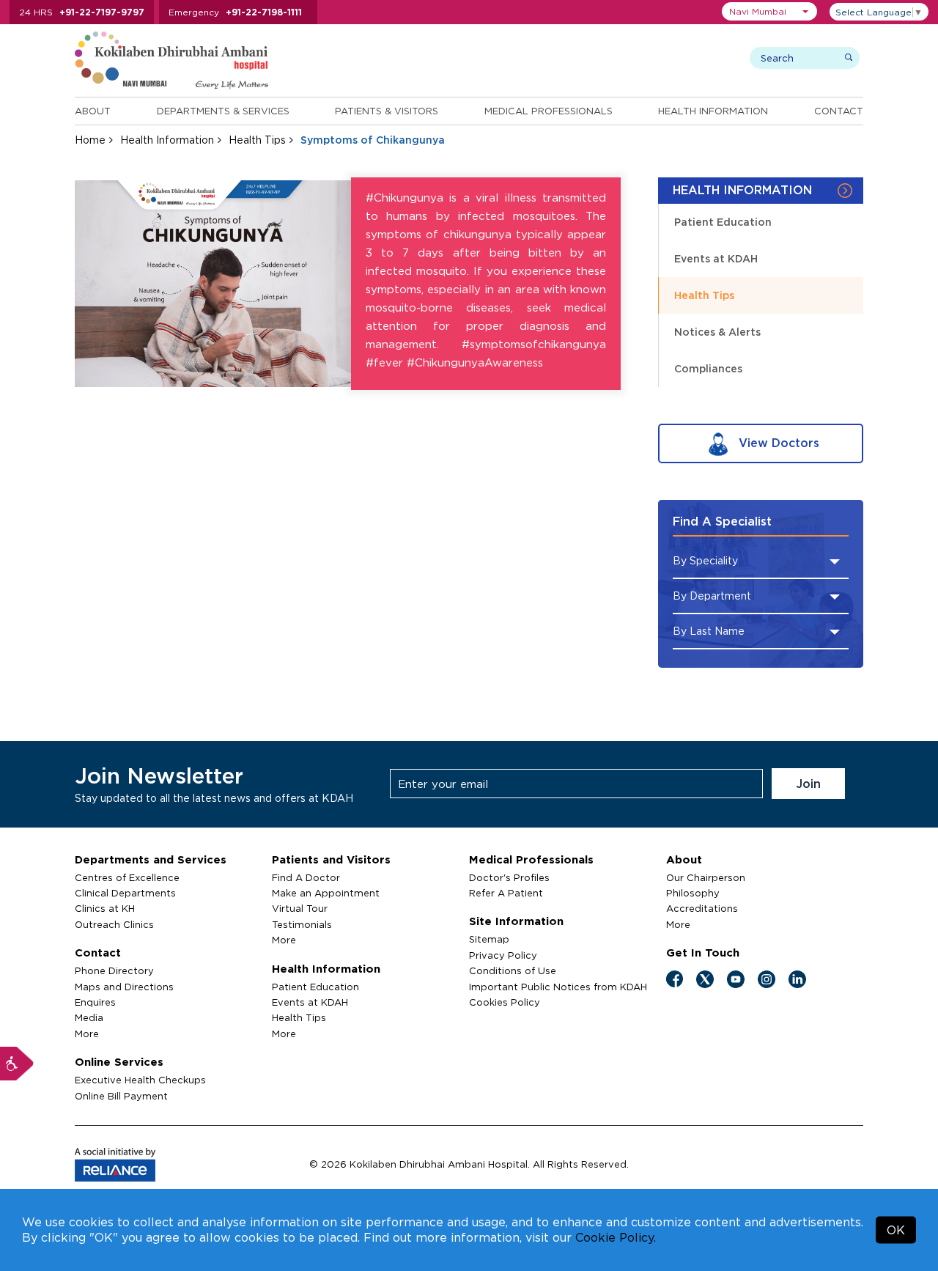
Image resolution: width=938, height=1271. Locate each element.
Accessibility (17, 1063)
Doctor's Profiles (509, 877)
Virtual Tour (300, 908)
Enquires (95, 1002)
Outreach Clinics (114, 924)
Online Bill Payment (121, 1096)
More (87, 1033)
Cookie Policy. (615, 1237)
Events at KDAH (716, 258)
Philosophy (693, 893)
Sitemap (489, 939)
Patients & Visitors (386, 111)
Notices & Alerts (717, 331)
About (93, 111)
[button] (769, 11)
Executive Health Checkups (140, 1080)
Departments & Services (223, 111)
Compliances (708, 368)
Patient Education (723, 221)
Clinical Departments (125, 893)
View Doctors (777, 442)
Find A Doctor (306, 877)
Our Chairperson (705, 877)
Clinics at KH (105, 908)
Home (90, 139)
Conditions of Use (512, 970)
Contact (838, 111)
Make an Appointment (326, 893)
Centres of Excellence (127, 877)
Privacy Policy (503, 955)
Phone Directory (114, 970)
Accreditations (702, 908)
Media (89, 1017)
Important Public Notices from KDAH (558, 986)
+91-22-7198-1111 (264, 12)
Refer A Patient (506, 893)
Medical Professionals (548, 111)
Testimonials (302, 924)
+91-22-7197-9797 (101, 12)
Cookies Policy (504, 1002)
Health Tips (257, 139)
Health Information (713, 111)
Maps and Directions (124, 986)
